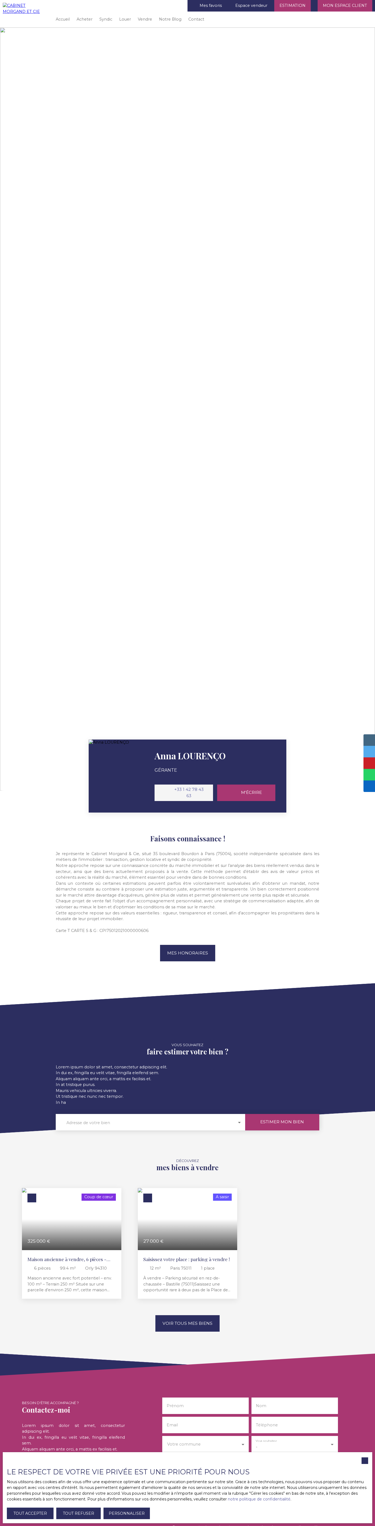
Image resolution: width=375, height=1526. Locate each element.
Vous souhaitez (266, 1441)
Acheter (85, 19)
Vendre (145, 19)
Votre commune (184, 1444)
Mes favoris (211, 5)
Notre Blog (170, 19)
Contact (196, 19)
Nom (261, 1405)
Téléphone (267, 1425)
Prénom (175, 1405)
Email (172, 1425)
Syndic (105, 19)
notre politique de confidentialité (259, 1499)
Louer (125, 19)
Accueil (63, 19)
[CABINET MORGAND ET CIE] (24, 13)
